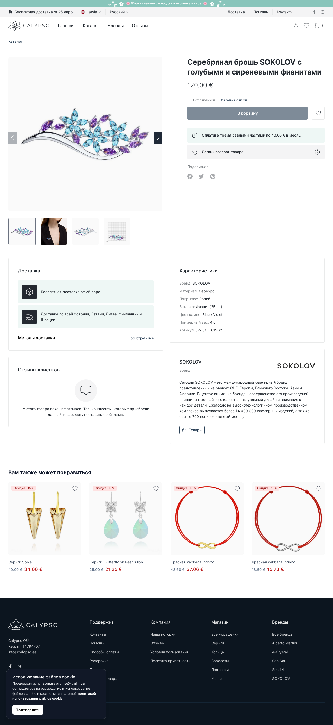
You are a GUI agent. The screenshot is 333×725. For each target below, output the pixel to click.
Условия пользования (169, 652)
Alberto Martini (284, 643)
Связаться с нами (233, 100)
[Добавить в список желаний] (75, 488)
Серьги (217, 643)
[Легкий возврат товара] (317, 152)
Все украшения (225, 634)
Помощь (260, 12)
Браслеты (220, 661)
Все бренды (282, 634)
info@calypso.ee (22, 652)
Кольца (217, 652)
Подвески (220, 669)
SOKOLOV (281, 678)
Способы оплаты (104, 652)
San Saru (279, 661)
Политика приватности (170, 661)
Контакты (285, 12)
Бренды (116, 25)
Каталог (91, 25)
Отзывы (140, 25)
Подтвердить (28, 710)
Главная (66, 25)
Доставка (236, 12)
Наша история (163, 634)
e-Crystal (280, 652)
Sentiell (278, 669)
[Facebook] (314, 12)
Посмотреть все (141, 338)
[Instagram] (322, 12)
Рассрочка (99, 661)
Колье (216, 678)
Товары (195, 430)
